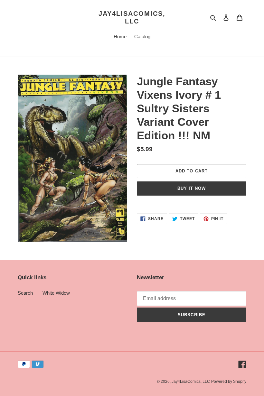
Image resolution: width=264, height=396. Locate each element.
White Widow (56, 293)
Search (25, 293)
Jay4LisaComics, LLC (132, 17)
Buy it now (191, 188)
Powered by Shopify (228, 381)
